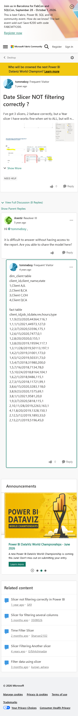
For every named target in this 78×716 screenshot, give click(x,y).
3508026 (36, 620)
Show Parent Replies (13, 208)
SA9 (29, 604)
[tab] (37, 570)
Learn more (51, 71)
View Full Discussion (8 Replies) (24, 202)
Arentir (18, 218)
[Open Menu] (72, 57)
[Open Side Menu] (5, 47)
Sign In (69, 46)
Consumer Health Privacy (55, 707)
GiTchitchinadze (37, 651)
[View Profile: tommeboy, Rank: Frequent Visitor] (8, 84)
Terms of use (59, 694)
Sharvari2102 (39, 636)
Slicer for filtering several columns (34, 615)
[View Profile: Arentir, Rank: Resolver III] (8, 220)
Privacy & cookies (37, 694)
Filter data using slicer (26, 662)
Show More (14, 168)
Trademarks (10, 702)
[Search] (46, 46)
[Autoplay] (32, 570)
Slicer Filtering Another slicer (31, 646)
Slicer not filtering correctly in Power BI (38, 599)
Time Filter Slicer (22, 630)
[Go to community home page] (26, 46)
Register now (13, 33)
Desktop (11, 57)
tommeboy (22, 81)
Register (57, 46)
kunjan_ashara (40, 667)
